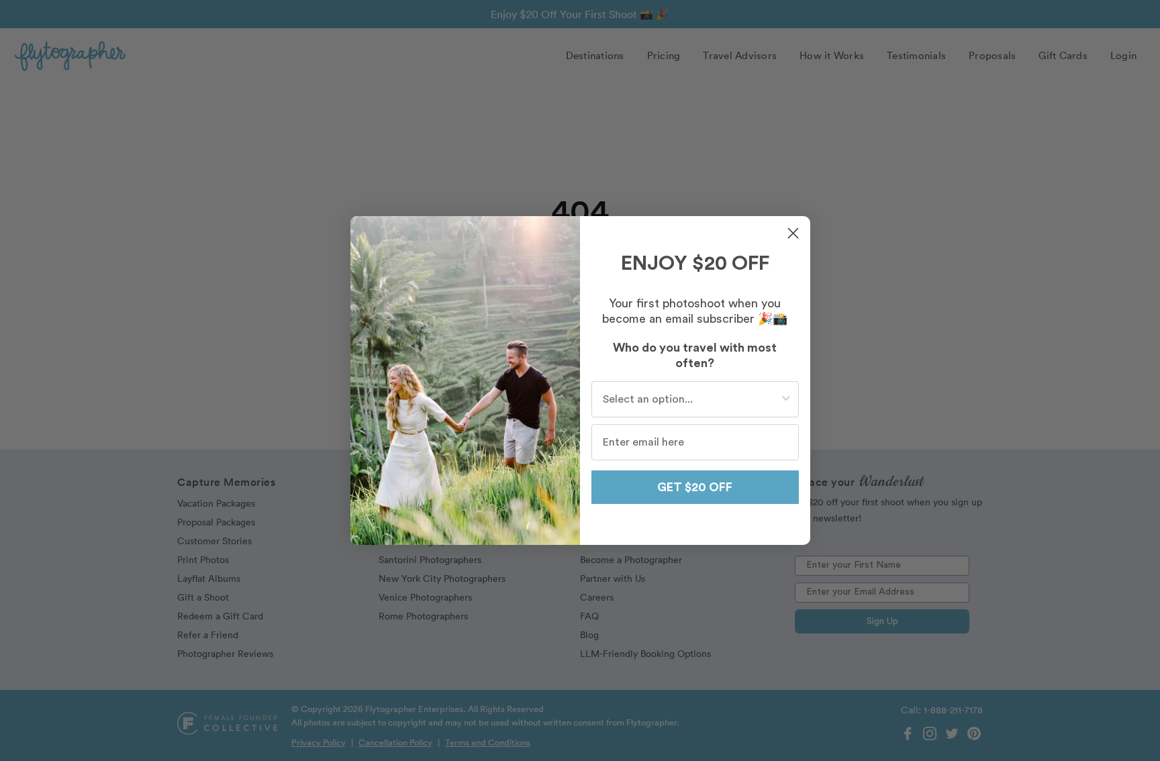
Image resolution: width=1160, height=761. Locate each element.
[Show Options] (786, 399)
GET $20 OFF (694, 487)
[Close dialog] (793, 233)
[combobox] (691, 399)
